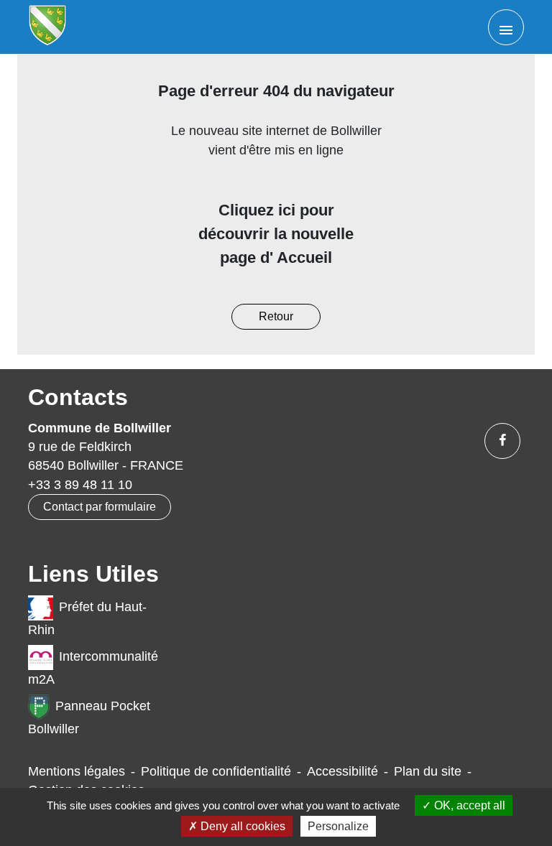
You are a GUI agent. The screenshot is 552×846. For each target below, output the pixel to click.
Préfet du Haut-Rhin (87, 618)
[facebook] (502, 441)
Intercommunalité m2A (93, 668)
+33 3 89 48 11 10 (80, 485)
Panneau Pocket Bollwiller (89, 717)
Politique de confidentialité (216, 771)
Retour (276, 316)
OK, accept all (468, 805)
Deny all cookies (241, 826)
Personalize (338, 826)
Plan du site (427, 771)
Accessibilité (342, 771)
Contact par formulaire (99, 507)
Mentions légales (76, 771)
